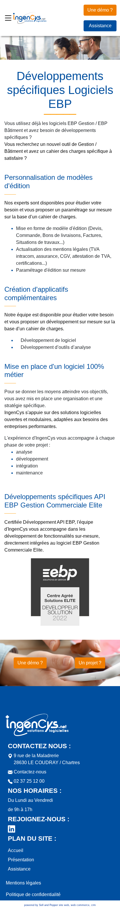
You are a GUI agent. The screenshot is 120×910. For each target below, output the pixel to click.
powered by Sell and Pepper (41, 905)
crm (93, 905)
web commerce (80, 905)
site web (64, 905)
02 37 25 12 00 (29, 781)
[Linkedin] (11, 828)
